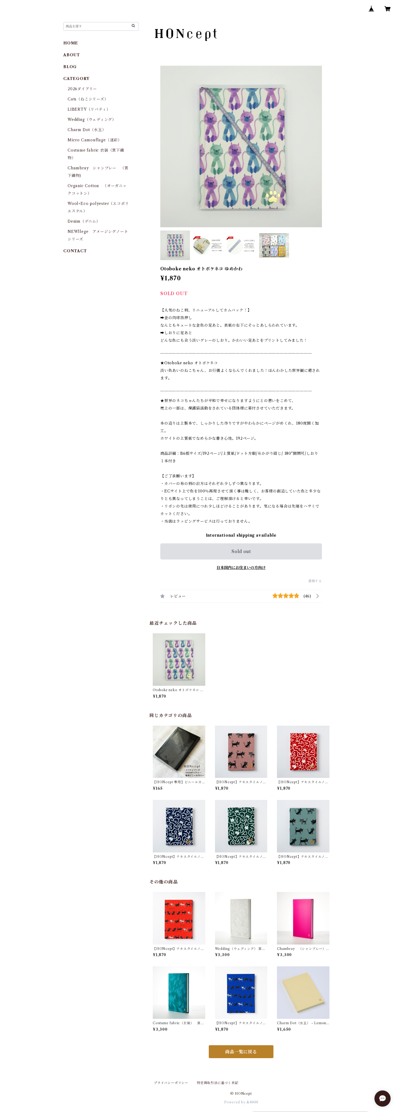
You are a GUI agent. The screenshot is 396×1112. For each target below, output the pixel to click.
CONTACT (75, 251)
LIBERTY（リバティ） (89, 109)
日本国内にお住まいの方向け (241, 567)
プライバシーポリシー (171, 1083)
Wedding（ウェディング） (92, 119)
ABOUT (71, 55)
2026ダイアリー (82, 88)
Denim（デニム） (84, 221)
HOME (70, 43)
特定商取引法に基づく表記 (217, 1083)
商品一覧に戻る (241, 1051)
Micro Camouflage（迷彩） (95, 140)
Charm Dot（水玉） (87, 129)
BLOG (70, 66)
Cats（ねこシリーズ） (88, 99)
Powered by (235, 1102)
